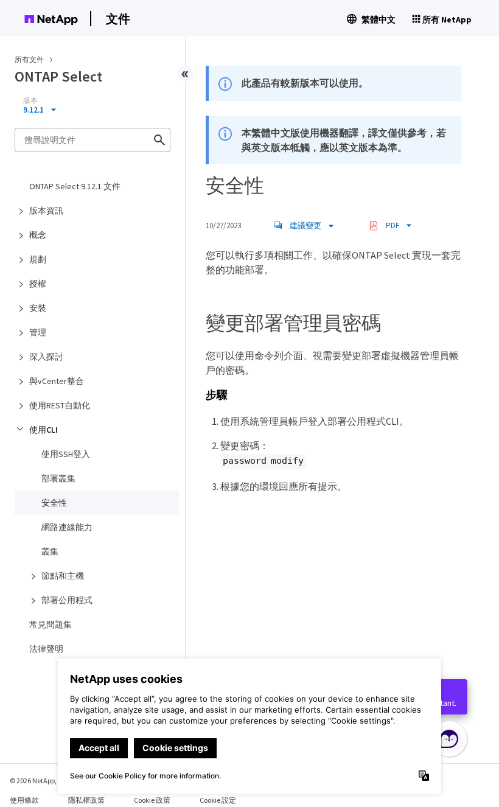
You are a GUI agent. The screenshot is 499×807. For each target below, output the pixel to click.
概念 (37, 234)
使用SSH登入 (65, 454)
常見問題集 (50, 624)
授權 (37, 283)
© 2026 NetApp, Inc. (39, 780)
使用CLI (43, 429)
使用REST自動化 (59, 405)
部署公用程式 (66, 600)
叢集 (49, 551)
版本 (30, 100)
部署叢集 (58, 478)
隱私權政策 (86, 800)
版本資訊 (46, 210)
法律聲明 (46, 648)
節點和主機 (62, 575)
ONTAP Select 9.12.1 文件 (74, 186)
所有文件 (29, 59)
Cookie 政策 (152, 800)
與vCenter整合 (56, 381)
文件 (118, 18)
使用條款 (24, 800)
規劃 (37, 259)
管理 (37, 332)
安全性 (54, 502)
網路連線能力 (66, 527)
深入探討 (46, 356)
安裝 (37, 307)
